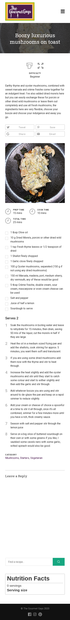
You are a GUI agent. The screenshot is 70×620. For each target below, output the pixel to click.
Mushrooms (12, 458)
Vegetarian (36, 458)
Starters (24, 458)
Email (52, 134)
